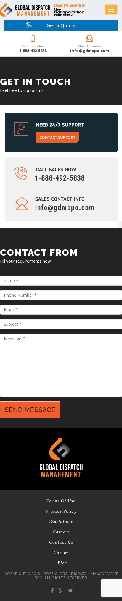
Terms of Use (61, 500)
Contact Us (61, 542)
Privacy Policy (61, 511)
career (61, 552)
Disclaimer (61, 521)
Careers (61, 532)
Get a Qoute (61, 25)
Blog (62, 563)
